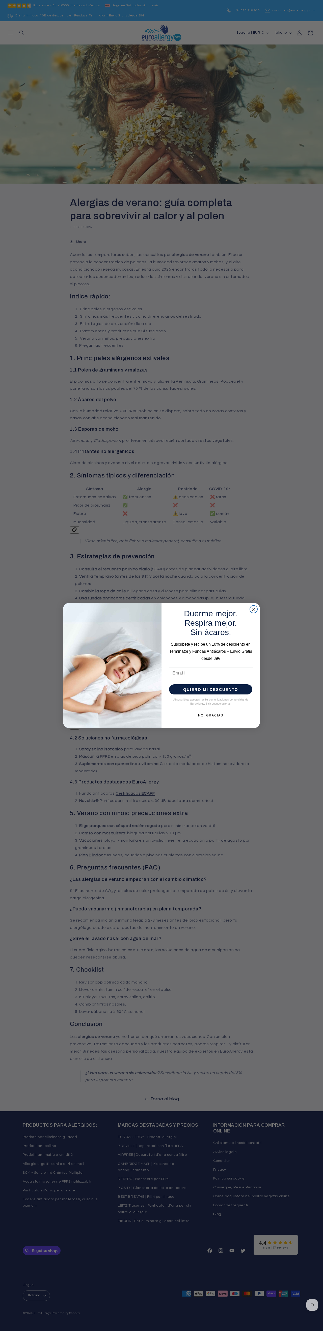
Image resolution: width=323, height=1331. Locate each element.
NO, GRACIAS (210, 715)
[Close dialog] (253, 609)
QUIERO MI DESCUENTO (210, 689)
